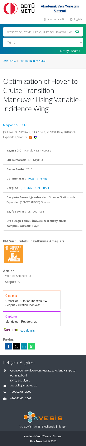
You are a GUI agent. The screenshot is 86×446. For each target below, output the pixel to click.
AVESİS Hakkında (44, 426)
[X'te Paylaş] (16, 346)
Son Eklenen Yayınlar (33, 60)
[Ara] (77, 32)
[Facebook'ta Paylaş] (8, 346)
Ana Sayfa (10, 60)
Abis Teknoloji (38, 441)
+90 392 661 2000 (20, 391)
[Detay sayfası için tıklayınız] (13, 254)
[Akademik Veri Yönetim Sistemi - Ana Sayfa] (20, 8)
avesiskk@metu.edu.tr (24, 385)
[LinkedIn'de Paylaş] (24, 346)
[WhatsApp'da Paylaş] (31, 346)
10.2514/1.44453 (38, 178)
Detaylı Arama (70, 51)
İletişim (62, 426)
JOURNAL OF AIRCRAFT (35, 188)
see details (27, 330)
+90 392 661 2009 (20, 398)
